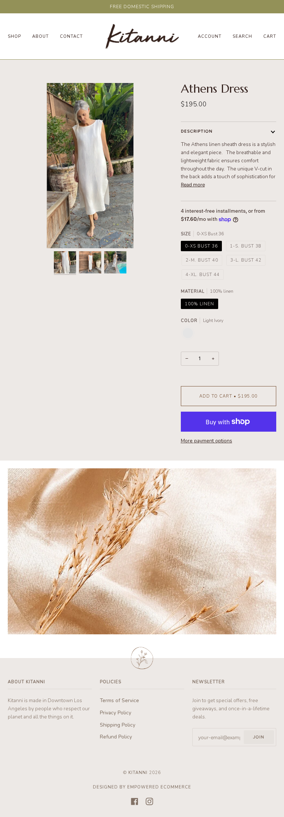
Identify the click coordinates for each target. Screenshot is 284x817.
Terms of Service (119, 700)
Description (197, 131)
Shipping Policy (117, 724)
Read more (193, 184)
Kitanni (138, 773)
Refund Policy (116, 736)
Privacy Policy (115, 712)
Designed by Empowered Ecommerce (142, 787)
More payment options (206, 440)
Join (258, 737)
